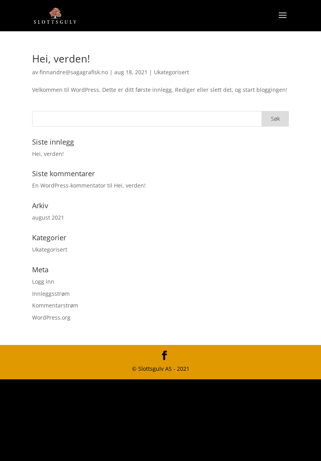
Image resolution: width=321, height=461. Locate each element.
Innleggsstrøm (51, 293)
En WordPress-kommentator (69, 185)
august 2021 (48, 217)
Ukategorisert (171, 72)
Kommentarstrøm (55, 305)
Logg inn (43, 281)
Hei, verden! (61, 59)
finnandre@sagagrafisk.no (74, 72)
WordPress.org (51, 317)
